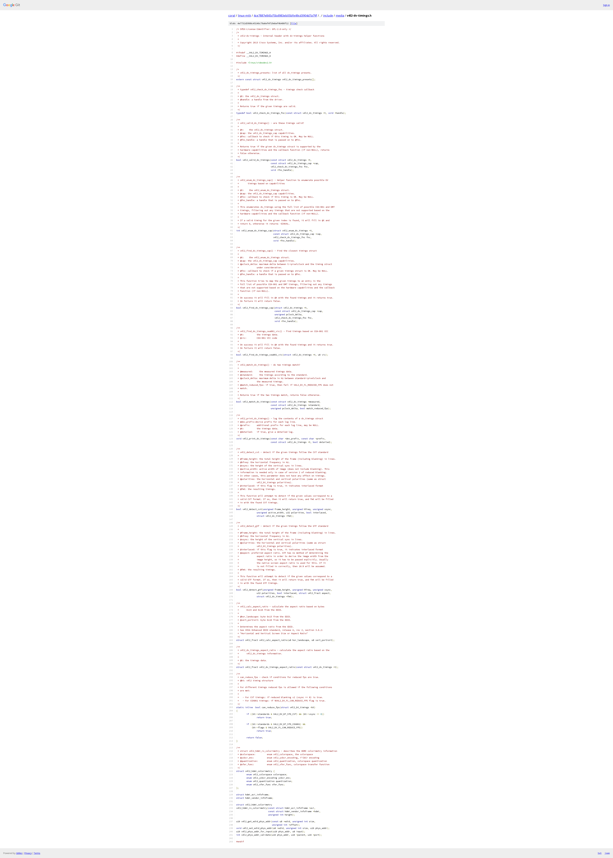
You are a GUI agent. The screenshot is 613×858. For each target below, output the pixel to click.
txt (600, 853)
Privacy (28, 853)
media (340, 15)
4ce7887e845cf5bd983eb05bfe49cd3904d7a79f (285, 15)
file (293, 23)
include (328, 15)
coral (231, 15)
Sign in (606, 5)
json (607, 853)
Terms (37, 853)
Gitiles (19, 853)
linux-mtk (244, 15)
